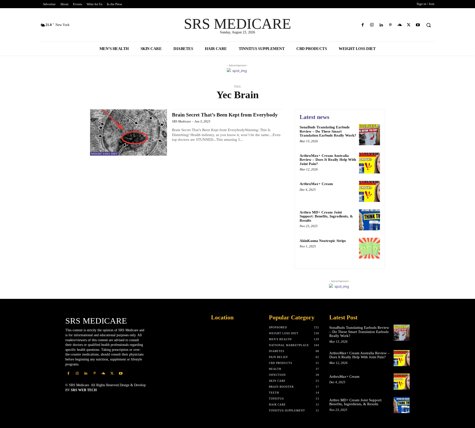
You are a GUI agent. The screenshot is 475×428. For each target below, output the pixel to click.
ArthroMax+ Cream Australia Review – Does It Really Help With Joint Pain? (328, 160)
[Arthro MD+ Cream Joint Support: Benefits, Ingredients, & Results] (369, 219)
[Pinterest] (390, 25)
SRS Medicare (181, 121)
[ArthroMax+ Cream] (369, 191)
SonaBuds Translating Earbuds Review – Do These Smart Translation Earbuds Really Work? (328, 131)
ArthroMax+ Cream (316, 184)
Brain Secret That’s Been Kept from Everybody (225, 115)
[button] (428, 25)
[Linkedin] (381, 25)
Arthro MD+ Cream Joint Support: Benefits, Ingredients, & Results (326, 216)
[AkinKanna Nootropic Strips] (369, 248)
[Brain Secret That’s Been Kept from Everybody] (128, 132)
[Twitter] (408, 25)
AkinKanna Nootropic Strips (323, 241)
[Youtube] (418, 25)
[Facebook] (362, 25)
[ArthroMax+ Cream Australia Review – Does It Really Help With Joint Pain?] (369, 163)
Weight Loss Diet (104, 153)
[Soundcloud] (399, 25)
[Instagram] (372, 25)
